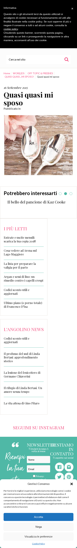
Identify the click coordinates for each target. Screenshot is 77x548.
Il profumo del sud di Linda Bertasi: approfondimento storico (22, 357)
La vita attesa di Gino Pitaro (21, 403)
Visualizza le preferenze (38, 536)
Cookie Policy (38, 543)
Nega (38, 526)
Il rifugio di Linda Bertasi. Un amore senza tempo (23, 390)
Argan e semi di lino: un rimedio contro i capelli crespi (23, 278)
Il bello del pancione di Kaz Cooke (36, 201)
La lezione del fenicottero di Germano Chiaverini (22, 374)
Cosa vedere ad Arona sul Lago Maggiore (20, 252)
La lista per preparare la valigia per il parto (20, 265)
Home (7, 73)
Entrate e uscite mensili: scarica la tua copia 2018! (20, 239)
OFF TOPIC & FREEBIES (40, 73)
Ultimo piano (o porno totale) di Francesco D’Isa (23, 304)
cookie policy (11, 29)
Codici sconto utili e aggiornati (16, 291)
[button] (71, 484)
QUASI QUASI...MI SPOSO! (19, 76)
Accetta (38, 516)
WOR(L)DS (19, 73)
